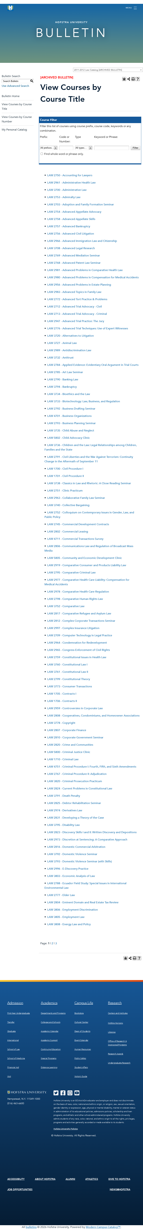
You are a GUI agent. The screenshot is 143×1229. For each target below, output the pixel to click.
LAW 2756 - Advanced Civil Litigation (70, 234)
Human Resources (82, 1049)
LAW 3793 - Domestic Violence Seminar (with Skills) (79, 861)
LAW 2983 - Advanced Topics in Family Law (74, 292)
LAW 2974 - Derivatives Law (64, 810)
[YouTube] (76, 1094)
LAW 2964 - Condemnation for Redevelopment (77, 643)
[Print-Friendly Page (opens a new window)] (133, 79)
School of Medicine (16, 1058)
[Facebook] (63, 1094)
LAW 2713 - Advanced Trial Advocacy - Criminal (77, 314)
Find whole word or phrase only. (64, 154)
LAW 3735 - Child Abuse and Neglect (70, 430)
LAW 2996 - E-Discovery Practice (67, 869)
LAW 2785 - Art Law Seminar (65, 372)
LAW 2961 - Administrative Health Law (71, 183)
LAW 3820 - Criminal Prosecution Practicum (74, 781)
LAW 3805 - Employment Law (65, 917)
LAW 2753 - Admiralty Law (63, 197)
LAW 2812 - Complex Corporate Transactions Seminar (81, 621)
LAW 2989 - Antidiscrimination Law (69, 350)
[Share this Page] (129, 79)
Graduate (11, 1031)
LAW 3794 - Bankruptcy (62, 387)
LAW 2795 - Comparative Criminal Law (71, 572)
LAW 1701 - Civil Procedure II (65, 476)
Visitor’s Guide (80, 1076)
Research (115, 1003)
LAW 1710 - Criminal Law (62, 759)
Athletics (91, 1179)
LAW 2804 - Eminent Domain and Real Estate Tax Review (82, 902)
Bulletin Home (11, 96)
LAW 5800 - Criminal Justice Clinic (68, 752)
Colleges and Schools (50, 1022)
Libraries (111, 1032)
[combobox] (108, 70)
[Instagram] (69, 1094)
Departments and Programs (53, 1013)
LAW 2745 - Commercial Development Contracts (78, 524)
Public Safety (80, 1058)
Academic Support (49, 1040)
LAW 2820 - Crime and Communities (70, 745)
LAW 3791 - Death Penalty (63, 796)
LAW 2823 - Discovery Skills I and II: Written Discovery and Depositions (92, 832)
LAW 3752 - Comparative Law (65, 606)
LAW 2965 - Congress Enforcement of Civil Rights (78, 650)
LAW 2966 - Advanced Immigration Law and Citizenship (82, 241)
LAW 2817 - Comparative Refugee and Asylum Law (79, 613)
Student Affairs (81, 1067)
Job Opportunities (20, 1189)
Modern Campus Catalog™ (103, 1227)
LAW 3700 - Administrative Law (66, 190)
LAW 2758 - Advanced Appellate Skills (71, 219)
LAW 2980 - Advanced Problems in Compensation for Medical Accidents (93, 277)
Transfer (11, 1022)
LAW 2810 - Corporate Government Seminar (75, 737)
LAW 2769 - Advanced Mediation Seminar (73, 255)
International (13, 1040)
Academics (49, 1003)
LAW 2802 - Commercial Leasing (67, 532)
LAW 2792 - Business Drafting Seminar (71, 409)
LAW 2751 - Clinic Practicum (65, 491)
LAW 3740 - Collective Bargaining (68, 505)
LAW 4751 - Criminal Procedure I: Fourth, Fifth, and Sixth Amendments (91, 767)
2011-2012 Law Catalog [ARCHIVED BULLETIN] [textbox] (98, 70)
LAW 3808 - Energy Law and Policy (69, 924)
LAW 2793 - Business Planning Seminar (71, 423)
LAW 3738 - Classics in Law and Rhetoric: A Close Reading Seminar (89, 483)
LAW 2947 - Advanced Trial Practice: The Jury (75, 321)
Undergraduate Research (119, 1062)
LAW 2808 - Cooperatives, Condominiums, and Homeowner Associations (93, 716)
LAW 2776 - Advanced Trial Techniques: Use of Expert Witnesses (87, 328)
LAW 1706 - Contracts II (62, 701)
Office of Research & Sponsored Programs (117, 1043)
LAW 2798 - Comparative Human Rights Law (75, 599)
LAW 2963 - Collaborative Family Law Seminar (76, 498)
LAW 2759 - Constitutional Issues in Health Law (76, 657)
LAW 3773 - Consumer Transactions (69, 686)
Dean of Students (82, 1031)
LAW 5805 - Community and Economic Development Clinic (84, 558)
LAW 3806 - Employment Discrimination (72, 910)
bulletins (31, 1227)
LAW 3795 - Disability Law (63, 825)
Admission (15, 1003)
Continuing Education (51, 1049)
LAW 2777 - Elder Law (61, 895)
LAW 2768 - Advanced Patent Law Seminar (74, 263)
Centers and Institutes (118, 1013)
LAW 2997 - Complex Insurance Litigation (73, 628)
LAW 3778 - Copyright (61, 723)
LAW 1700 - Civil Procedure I (65, 469)
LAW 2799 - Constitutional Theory (68, 679)
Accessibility (16, 1179)
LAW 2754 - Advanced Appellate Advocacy (74, 212)
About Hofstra (45, 1179)
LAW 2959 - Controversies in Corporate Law (75, 708)
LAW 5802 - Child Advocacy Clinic (68, 438)
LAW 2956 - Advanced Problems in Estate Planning (79, 285)
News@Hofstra (120, 1189)
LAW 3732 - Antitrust (60, 358)
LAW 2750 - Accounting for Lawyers (69, 175)
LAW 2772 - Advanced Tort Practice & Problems (77, 299)
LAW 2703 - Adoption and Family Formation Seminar (80, 204)
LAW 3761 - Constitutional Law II (67, 672)
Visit (9, 1076)
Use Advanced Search (15, 86)
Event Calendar (81, 1040)
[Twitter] (56, 1094)
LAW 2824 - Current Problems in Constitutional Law (79, 788)
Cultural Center (81, 1022)
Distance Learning (49, 1067)
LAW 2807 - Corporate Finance (66, 730)
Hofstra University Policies (66, 1128)
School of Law (13, 1049)
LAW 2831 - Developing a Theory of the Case (75, 818)
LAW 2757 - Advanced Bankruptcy (68, 226)
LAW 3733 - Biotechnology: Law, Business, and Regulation (83, 401)
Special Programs (48, 1058)
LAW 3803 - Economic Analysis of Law (71, 876)
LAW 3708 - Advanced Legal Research (71, 248)
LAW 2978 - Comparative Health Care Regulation (78, 592)
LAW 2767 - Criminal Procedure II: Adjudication (77, 774)
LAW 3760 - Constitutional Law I (67, 664)
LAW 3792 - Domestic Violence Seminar (72, 854)
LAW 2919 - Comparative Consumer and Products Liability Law (86, 565)
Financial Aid (13, 1067)
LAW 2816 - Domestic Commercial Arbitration (76, 847)
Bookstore (79, 1013)
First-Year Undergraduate (18, 1013)
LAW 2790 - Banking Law (62, 379)
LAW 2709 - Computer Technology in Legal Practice (79, 635)
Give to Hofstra (119, 1179)
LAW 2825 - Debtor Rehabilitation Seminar (74, 803)
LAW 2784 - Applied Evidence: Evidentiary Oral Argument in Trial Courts (92, 365)
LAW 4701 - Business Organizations (69, 416)
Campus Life (83, 1003)
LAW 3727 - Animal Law (62, 343)
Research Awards (115, 1053)
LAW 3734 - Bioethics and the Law (68, 394)
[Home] (10, 7)
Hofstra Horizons (115, 1023)
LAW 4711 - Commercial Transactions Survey (75, 539)
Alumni (70, 1179)
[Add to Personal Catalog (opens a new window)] (124, 79)
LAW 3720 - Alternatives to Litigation (70, 336)
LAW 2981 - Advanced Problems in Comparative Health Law (85, 270)
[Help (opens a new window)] (138, 79)
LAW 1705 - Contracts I (61, 694)
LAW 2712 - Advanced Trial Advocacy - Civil (74, 307)
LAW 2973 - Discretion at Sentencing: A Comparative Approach (87, 839)
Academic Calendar (49, 1031)
